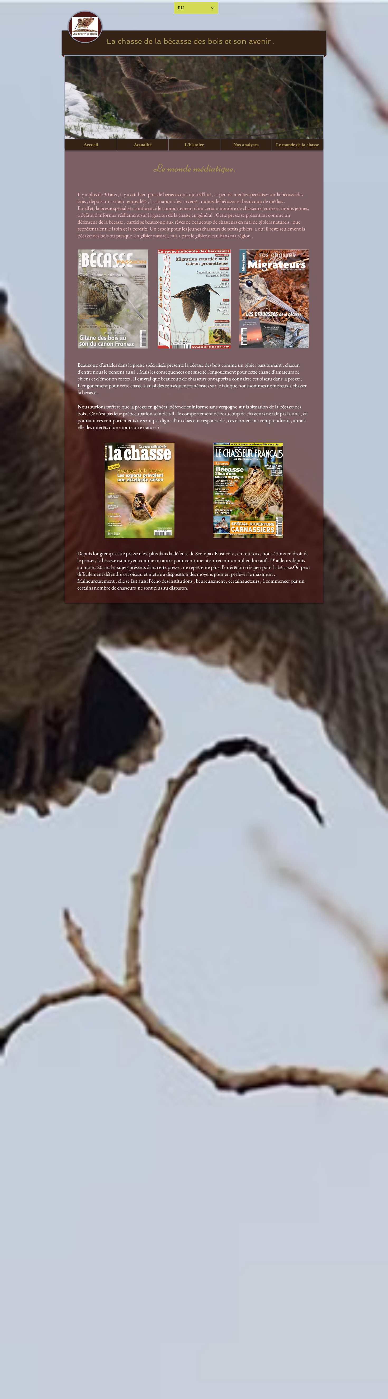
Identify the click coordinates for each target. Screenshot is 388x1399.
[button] (142, 144)
